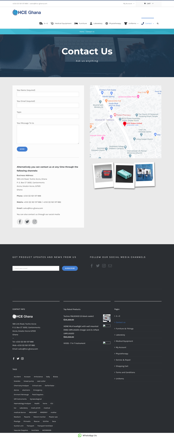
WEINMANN (46, 430)
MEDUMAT (33, 412)
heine (45, 403)
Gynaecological (36, 399)
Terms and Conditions (125, 372)
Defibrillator (49, 386)
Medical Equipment (124, 341)
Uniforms (120, 378)
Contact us (120, 322)
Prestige (17, 421)
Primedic (27, 421)
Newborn (17, 417)
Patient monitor (40, 417)
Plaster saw (53, 417)
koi (15, 408)
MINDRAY (43, 412)
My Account (121, 347)
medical (47, 408)
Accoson (27, 377)
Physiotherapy (122, 353)
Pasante (27, 417)
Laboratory (24, 408)
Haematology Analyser (22, 403)
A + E (118, 316)
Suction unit (18, 426)
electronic (26, 390)
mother (53, 412)
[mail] (110, 266)
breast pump (29, 381)
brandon (17, 381)
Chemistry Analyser (21, 386)
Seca (54, 421)
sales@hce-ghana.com (38, 3)
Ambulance (38, 377)
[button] (157, 23)
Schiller (46, 421)
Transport (30, 426)
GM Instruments (20, 399)
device (16, 390)
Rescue (36, 421)
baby (48, 377)
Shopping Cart (122, 366)
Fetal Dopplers (37, 394)
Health (36, 403)
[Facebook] (13, 358)
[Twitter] (18, 358)
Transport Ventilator (45, 426)
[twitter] (27, 222)
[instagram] (35, 222)
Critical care (37, 386)
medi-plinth (35, 408)
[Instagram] (22, 358)
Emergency (37, 390)
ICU (51, 403)
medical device (20, 412)
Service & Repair (123, 360)
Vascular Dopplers (21, 430)
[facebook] (20, 222)
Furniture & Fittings (124, 328)
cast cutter (41, 381)
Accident (17, 377)
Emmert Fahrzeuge (21, 394)
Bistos (55, 377)
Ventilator (35, 430)
